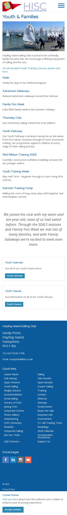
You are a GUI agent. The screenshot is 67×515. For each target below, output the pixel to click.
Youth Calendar (14, 262)
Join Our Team (12, 435)
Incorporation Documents (45, 436)
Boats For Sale (46, 410)
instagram (20, 460)
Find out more (10, 499)
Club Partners (11, 441)
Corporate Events (14, 410)
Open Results (45, 382)
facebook (5, 460)
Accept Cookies (13, 509)
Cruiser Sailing (45, 386)
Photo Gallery (11, 415)
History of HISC (13, 402)
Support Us (44, 441)
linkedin (13, 460)
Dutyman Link (45, 415)
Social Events (45, 406)
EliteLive (42, 398)
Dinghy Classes (12, 390)
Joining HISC (10, 406)
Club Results (44, 378)
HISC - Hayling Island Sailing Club (28, 6)
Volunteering (11, 419)
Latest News (11, 374)
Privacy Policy (8, 489)
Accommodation (13, 394)
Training (42, 390)
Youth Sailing (11, 386)
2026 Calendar (46, 431)
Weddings (43, 427)
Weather (9, 427)
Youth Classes (13, 291)
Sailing (41, 374)
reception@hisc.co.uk (21, 359)
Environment (45, 419)
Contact (42, 394)
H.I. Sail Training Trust (50, 423)
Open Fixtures (12, 382)
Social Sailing (11, 398)
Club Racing (10, 378)
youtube (28, 460)
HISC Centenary (13, 423)
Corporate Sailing (13, 431)
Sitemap (42, 402)
